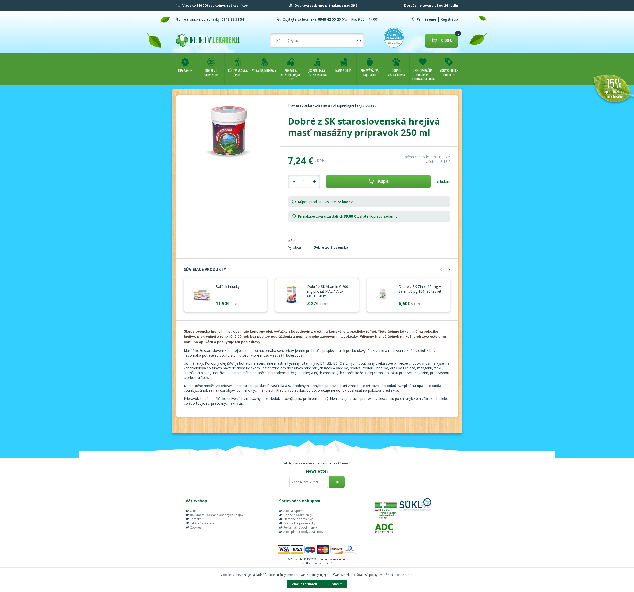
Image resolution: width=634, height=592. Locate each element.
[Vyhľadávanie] (359, 41)
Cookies (195, 527)
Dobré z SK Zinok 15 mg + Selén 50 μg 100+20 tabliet (420, 289)
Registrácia (449, 19)
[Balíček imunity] (200, 294)
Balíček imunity (228, 286)
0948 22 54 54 (232, 19)
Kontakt (195, 519)
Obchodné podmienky (299, 523)
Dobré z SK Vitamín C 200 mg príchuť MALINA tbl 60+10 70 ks (327, 291)
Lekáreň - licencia (202, 523)
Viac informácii (304, 584)
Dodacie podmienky (297, 515)
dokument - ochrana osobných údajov (216, 515)
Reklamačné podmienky (300, 527)
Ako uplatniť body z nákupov (303, 532)
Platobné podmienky (298, 519)
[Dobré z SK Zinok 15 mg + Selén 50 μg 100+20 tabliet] (383, 294)
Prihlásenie (426, 19)
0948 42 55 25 (329, 19)
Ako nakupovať (293, 511)
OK (337, 482)
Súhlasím (335, 584)
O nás (194, 511)
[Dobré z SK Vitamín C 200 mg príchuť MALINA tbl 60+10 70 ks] (291, 294)
